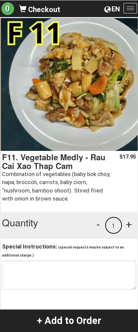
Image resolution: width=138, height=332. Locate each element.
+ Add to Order (69, 320)
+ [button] (129, 224)
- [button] (98, 224)
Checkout (43, 9)
